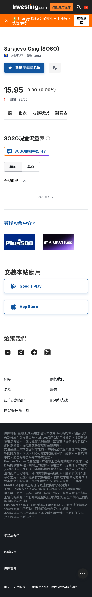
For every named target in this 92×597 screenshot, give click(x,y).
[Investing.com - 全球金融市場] (30, 7)
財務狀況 (41, 112)
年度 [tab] (13, 167)
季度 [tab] (30, 167)
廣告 (53, 389)
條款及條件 (11, 535)
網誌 (7, 379)
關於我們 (57, 379)
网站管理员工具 (16, 410)
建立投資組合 (15, 400)
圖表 (22, 112)
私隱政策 (10, 552)
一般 (8, 112)
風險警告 (10, 568)
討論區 (61, 112)
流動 (7, 389)
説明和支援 (59, 400)
